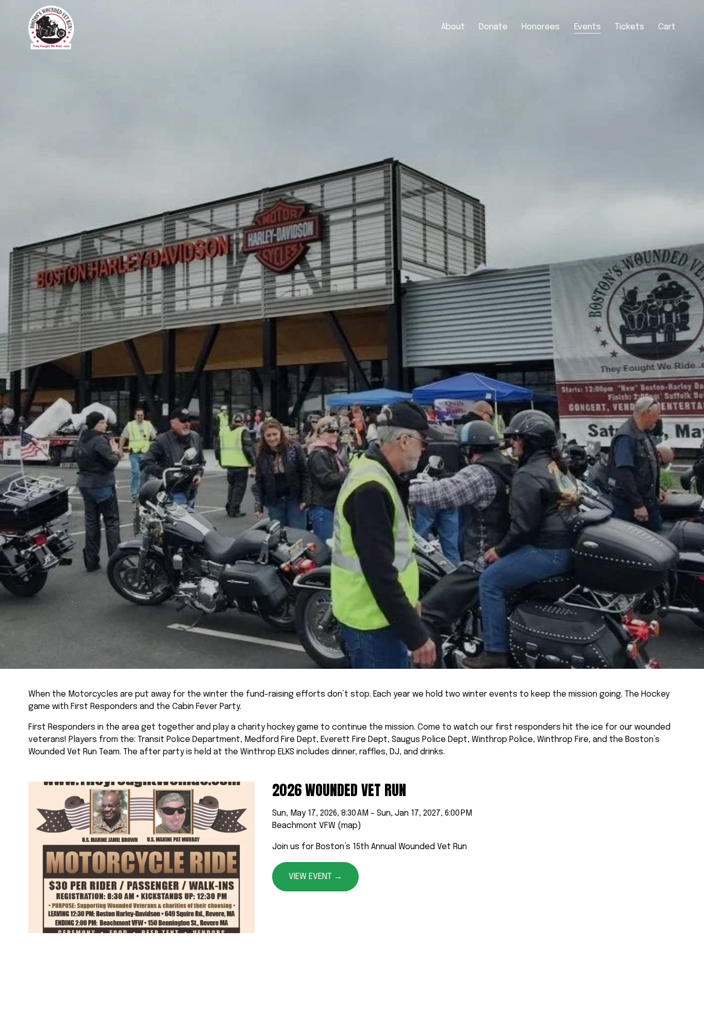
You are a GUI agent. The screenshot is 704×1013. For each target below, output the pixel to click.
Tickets (629, 27)
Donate (493, 27)
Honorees (541, 27)
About (453, 27)
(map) (349, 825)
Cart (667, 27)
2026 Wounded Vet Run (339, 790)
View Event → (315, 876)
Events (587, 27)
